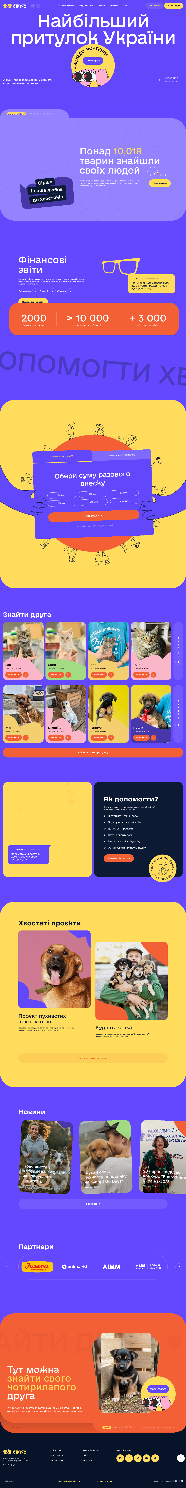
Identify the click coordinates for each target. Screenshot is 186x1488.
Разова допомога (62, 456)
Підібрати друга (158, 1389)
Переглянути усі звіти (33, 302)
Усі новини (93, 1203)
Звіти (125, 6)
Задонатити (154, 6)
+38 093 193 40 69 (104, 1481)
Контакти (114, 6)
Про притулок (160, 183)
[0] (38, 6)
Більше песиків (178, 710)
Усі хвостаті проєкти (93, 1058)
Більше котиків (178, 647)
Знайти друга (173, 6)
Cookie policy (9, 1481)
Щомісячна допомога (121, 455)
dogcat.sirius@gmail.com (68, 1481)
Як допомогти (86, 6)
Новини (101, 6)
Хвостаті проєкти (66, 6)
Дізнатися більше (116, 858)
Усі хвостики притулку (93, 752)
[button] (178, 1266)
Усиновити (13, 674)
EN (32, 6)
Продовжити (93, 515)
